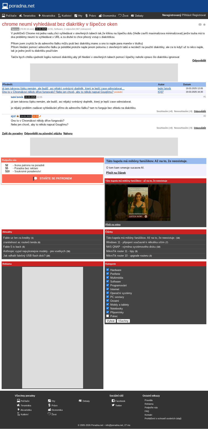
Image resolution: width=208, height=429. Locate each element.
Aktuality (7, 232)
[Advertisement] (104, 72)
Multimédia (116, 277)
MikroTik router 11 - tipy (120, 251)
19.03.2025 (41, 29)
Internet (114, 289)
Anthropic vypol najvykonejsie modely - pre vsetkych (34, 251)
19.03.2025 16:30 (194, 92)
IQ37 (161, 91)
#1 (205, 96)
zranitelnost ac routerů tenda (20, 242)
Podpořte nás (9, 160)
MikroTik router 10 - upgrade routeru (127, 255)
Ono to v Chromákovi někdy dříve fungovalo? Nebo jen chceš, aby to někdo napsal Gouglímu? (57, 91)
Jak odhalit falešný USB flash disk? (24, 255)
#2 (205, 116)
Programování (118, 285)
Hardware (115, 270)
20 (48, 256)
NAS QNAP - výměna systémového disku (131, 246)
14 (178, 238)
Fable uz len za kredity (16, 237)
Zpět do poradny (12, 133)
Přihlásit (187, 15)
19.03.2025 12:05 (194, 88)
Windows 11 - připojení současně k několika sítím (135, 242)
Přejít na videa (112, 224)
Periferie (115, 273)
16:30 (35, 116)
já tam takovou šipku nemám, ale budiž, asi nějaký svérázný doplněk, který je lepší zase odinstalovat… (63, 88)
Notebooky (116, 308)
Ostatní (114, 300)
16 (68, 251)
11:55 (50, 29)
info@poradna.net (114, 425)
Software (58, 29)
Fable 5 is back (12, 246)
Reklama (149, 404)
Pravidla (149, 400)
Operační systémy (121, 293)
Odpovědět (199, 60)
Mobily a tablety (119, 304)
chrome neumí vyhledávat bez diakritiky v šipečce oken (59, 24)
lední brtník (164, 88)
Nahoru (68, 133)
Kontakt (148, 415)
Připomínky (117, 312)
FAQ (147, 411)
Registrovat (199, 15)
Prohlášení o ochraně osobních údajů (163, 418)
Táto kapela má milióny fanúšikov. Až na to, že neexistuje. (146, 161)
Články (109, 232)
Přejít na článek (116, 172)
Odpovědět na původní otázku (43, 133)
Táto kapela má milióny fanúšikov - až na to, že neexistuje (136, 181)
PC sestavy (117, 296)
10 (158, 247)
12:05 (39, 97)
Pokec (114, 316)
